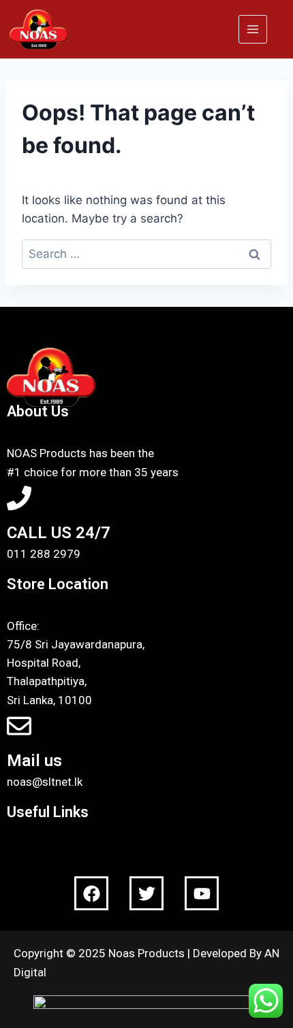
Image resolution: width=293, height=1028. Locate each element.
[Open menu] (252, 29)
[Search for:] (146, 254)
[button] (146, 848)
